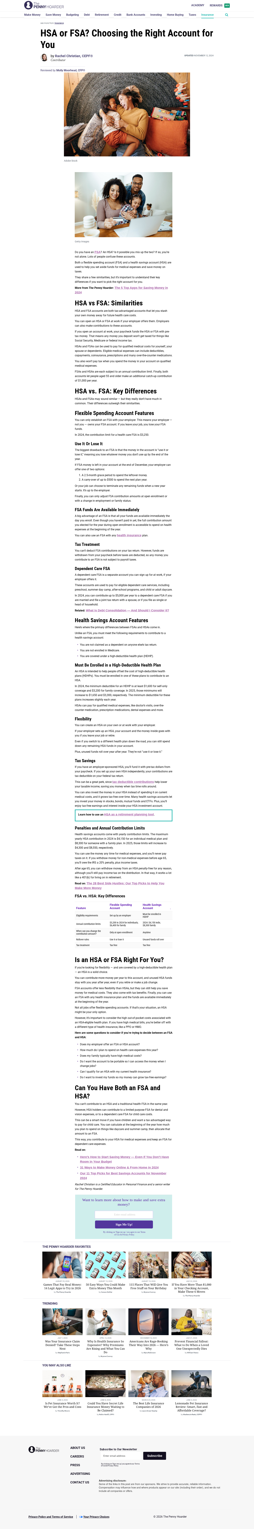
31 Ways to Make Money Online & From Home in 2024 (119, 1167)
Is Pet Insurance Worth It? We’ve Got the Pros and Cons (62, 1405)
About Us (77, 1448)
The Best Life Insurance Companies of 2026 (148, 1405)
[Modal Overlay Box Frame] (123, 1217)
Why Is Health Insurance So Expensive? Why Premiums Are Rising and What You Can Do (105, 1346)
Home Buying (175, 14)
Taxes (192, 14)
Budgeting (72, 14)
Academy (197, 5)
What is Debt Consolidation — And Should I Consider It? (127, 610)
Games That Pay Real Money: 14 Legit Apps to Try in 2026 (62, 1286)
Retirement (102, 14)
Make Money (32, 14)
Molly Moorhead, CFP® (70, 70)
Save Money (53, 14)
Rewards (219, 5)
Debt (87, 14)
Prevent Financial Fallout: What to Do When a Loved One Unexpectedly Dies (191, 1344)
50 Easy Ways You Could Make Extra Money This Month (105, 1286)
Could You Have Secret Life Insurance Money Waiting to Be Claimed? (105, 1406)
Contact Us (79, 1482)
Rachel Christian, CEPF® (74, 56)
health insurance (129, 535)
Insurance (207, 14)
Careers (77, 1456)
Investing (156, 14)
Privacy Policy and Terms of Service (51, 1516)
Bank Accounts (135, 14)
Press (75, 1465)
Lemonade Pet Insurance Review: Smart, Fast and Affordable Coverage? (191, 1406)
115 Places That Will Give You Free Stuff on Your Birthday (148, 1286)
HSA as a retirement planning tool (129, 814)
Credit (117, 14)
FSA (98, 252)
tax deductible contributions (133, 782)
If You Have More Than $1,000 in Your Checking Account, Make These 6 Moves (191, 1288)
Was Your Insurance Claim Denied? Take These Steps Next (62, 1344)
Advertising (80, 1473)
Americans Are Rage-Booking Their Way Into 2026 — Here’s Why (148, 1344)
